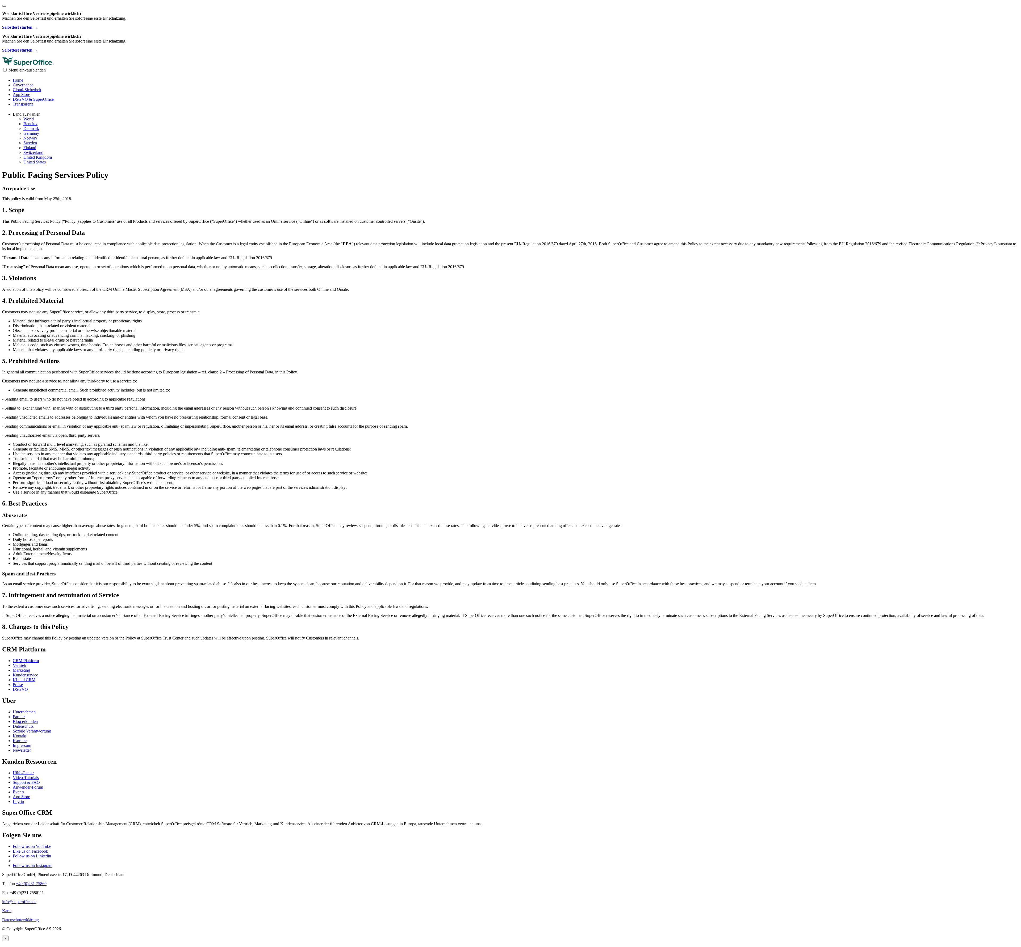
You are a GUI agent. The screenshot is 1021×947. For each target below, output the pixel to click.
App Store (21, 94)
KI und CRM (24, 679)
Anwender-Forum (28, 787)
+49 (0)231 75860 (31, 883)
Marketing (21, 670)
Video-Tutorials (26, 777)
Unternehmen (24, 712)
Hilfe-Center (23, 773)
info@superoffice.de (19, 901)
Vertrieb (19, 665)
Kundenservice (25, 675)
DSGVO (20, 689)
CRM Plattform (26, 660)
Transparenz (23, 104)
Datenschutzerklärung (20, 919)
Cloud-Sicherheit (27, 89)
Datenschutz (23, 726)
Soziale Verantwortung (32, 731)
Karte (6, 910)
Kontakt (19, 736)
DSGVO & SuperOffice (33, 99)
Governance (23, 85)
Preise (18, 684)
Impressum (22, 745)
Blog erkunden (25, 721)
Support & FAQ (26, 782)
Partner (19, 716)
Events (18, 792)
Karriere (20, 740)
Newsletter (22, 750)
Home (18, 80)
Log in (18, 801)
